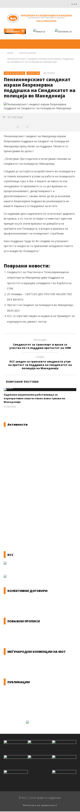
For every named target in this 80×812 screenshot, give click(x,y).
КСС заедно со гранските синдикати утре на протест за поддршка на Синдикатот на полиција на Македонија (40, 363)
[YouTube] (46, 4)
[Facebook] (38, 4)
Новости (33, 73)
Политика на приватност (40, 805)
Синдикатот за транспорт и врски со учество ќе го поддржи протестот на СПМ (40, 345)
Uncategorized (14, 73)
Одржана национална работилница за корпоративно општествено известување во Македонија (34, 398)
